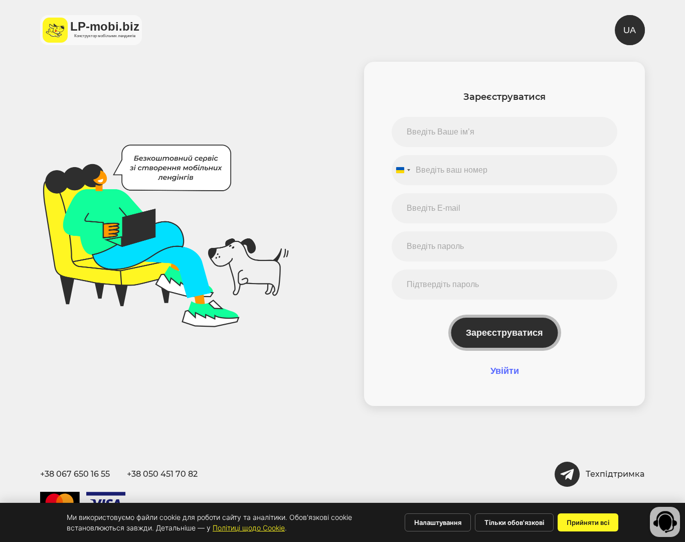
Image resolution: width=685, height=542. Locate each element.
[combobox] (402, 170)
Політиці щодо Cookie (249, 527)
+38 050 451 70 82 (162, 474)
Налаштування (437, 522)
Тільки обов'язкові (514, 522)
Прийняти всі (588, 522)
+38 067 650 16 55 (75, 474)
